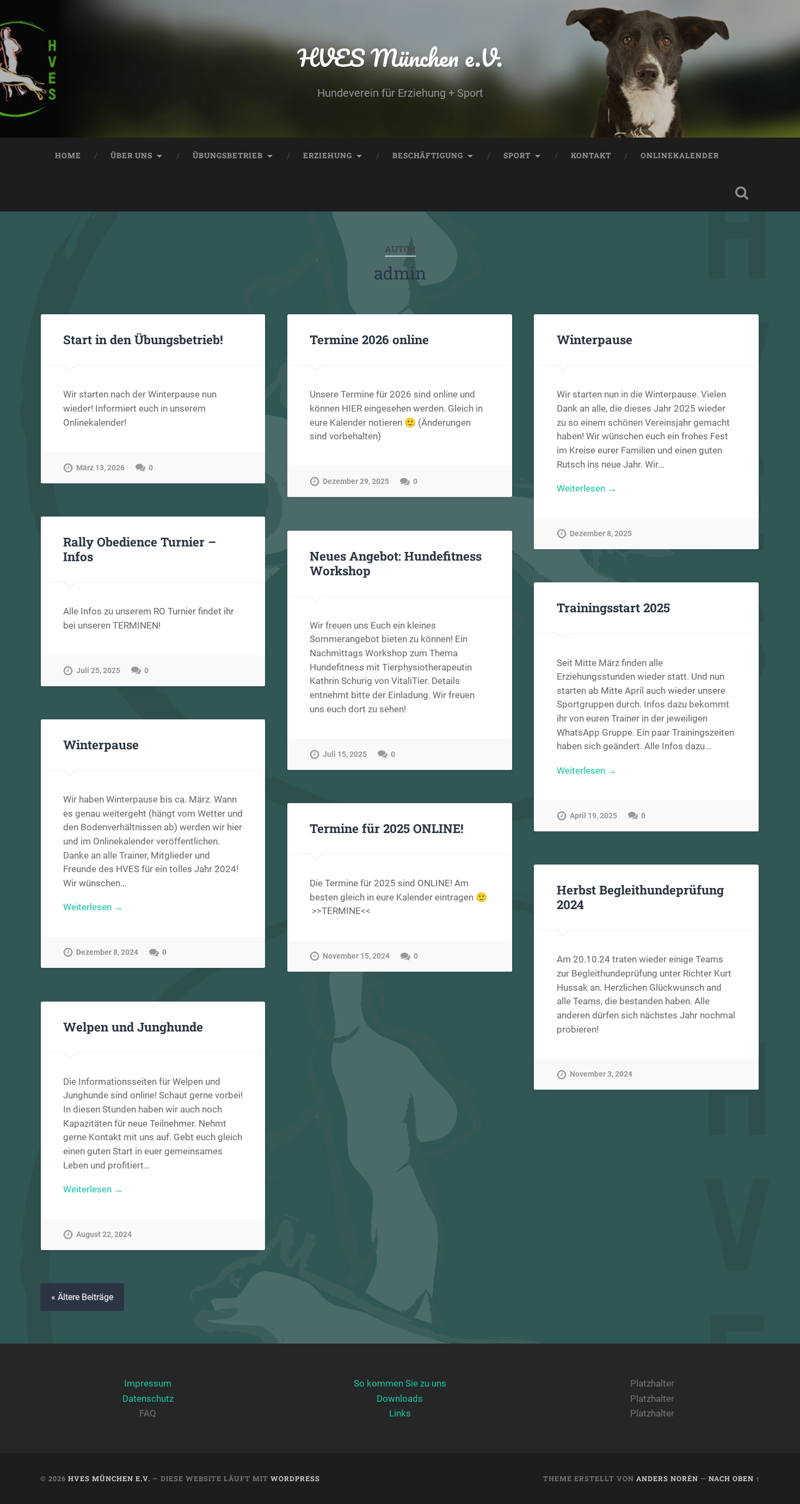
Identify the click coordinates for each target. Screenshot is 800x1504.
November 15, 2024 (356, 956)
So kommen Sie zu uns (400, 1383)
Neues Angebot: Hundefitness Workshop (396, 563)
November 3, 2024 (601, 1074)
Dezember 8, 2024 (107, 952)
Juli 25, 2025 (98, 670)
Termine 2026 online (369, 339)
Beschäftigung (427, 155)
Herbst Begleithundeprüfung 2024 (640, 896)
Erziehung (327, 155)
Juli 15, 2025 (345, 754)
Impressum (147, 1383)
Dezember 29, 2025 (356, 481)
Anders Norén (667, 1478)
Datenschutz (148, 1398)
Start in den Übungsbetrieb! (143, 339)
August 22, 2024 (104, 1234)
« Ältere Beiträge (82, 1297)
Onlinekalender (680, 155)
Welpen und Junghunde (133, 1026)
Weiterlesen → (587, 488)
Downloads (400, 1398)
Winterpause (594, 339)
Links (400, 1413)
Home (68, 155)
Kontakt (591, 155)
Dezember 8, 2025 (601, 533)
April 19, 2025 (593, 816)
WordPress (295, 1478)
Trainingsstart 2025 (613, 607)
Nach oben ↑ (734, 1478)
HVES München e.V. (400, 57)
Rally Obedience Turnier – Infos (139, 548)
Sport (517, 155)
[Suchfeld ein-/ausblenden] (741, 193)
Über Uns (131, 155)
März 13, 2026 (100, 468)
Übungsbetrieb (228, 155)
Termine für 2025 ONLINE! (387, 828)
